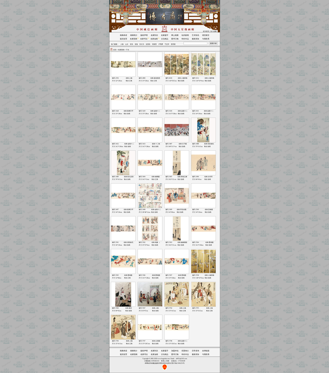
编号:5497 (115, 209)
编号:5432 (115, 144)
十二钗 (157, 144)
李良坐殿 (183, 209)
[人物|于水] (150, 306)
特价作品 (185, 39)
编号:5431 (195, 111)
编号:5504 (195, 242)
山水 (126, 44)
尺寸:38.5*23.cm (171, 179)
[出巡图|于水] (150, 339)
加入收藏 (213, 31)
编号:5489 (115, 177)
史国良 (148, 44)
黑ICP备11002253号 (178, 363)
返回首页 (123, 39)
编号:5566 (115, 308)
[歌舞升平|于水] (123, 109)
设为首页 (206, 31)
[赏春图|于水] (203, 207)
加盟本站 (175, 351)
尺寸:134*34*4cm (198, 81)
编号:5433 (142, 144)
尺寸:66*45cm (196, 179)
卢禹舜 (160, 44)
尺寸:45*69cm (170, 212)
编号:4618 (169, 78)
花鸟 (131, 44)
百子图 (184, 144)
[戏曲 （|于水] (150, 240)
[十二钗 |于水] (150, 142)
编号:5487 (169, 144)
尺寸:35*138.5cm (144, 344)
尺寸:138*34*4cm (198, 278)
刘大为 (141, 44)
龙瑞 (136, 44)
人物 (122, 44)
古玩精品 (164, 39)
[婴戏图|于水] (203, 240)
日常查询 (195, 351)
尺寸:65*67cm (143, 311)
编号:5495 (169, 177)
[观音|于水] (123, 306)
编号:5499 (169, 209)
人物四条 (184, 78)
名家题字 (164, 35)
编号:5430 (169, 111)
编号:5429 (142, 111)
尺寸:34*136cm (197, 114)
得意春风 (211, 144)
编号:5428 (115, 111)
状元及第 (130, 177)
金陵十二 (157, 111)
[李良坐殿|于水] (176, 207)
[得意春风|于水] (203, 142)
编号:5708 (169, 341)
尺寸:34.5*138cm (171, 114)
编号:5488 (195, 144)
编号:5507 (169, 275)
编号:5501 (115, 242)
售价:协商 (181, 81)
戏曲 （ (157, 242)
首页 (114, 50)
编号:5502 (142, 242)
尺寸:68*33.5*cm (171, 146)
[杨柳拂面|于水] (176, 240)
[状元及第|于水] (123, 175)
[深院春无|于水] (123, 240)
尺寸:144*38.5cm (171, 81)
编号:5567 (142, 308)
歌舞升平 (130, 111)
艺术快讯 (195, 35)
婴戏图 (211, 242)
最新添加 (195, 39)
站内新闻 (185, 35)
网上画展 (175, 35)
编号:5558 (195, 275)
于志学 (167, 44)
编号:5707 (142, 341)
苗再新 (173, 44)
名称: (179, 78)
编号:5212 (195, 78)
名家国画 (133, 39)
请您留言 (205, 35)
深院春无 (130, 242)
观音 (130, 308)
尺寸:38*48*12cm (144, 212)
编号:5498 (142, 209)
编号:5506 (142, 275)
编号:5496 (195, 177)
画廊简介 (133, 35)
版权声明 (144, 35)
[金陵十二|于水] (150, 109)
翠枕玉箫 (184, 177)
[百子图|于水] (176, 142)
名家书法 (143, 39)
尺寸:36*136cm (117, 245)
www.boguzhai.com (164, 358)
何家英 (154, 44)
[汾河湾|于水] (203, 175)
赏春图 (210, 209)
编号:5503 (169, 242)
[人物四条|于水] (176, 76)
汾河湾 (210, 177)
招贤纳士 (185, 351)
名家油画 (154, 39)
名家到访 (154, 35)
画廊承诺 (123, 35)
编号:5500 (195, 209)
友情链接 (205, 351)
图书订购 (175, 39)
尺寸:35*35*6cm (144, 245)
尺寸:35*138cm (117, 114)
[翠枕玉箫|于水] (176, 175)
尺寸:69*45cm (116, 311)
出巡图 (157, 341)
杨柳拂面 (184, 242)
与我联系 (205, 39)
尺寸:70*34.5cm (197, 146)
